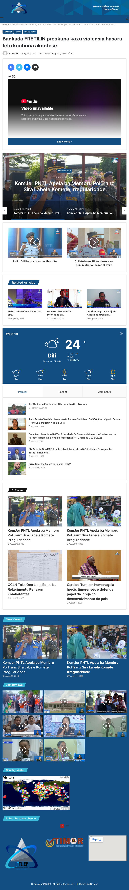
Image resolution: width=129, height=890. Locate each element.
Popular (22, 391)
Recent (62, 391)
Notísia (16, 24)
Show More (64, 141)
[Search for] (127, 18)
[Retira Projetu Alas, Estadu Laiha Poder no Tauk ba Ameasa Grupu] (23, 726)
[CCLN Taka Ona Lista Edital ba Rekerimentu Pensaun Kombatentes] (35, 565)
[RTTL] (64, 7)
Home (8, 24)
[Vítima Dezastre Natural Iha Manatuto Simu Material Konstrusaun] (23, 701)
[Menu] (1, 18)
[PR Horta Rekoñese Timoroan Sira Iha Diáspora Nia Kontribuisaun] (25, 298)
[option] (64, 186)
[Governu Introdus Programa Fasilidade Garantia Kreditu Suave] (106, 726)
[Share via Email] (35, 67)
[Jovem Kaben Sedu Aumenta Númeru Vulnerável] (64, 750)
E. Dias (12, 53)
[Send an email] (17, 53)
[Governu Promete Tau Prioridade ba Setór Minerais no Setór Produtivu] (64, 298)
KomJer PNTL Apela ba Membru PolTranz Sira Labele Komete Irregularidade (64, 186)
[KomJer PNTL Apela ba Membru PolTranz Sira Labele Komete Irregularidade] (35, 511)
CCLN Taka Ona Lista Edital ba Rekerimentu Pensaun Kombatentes (32, 589)
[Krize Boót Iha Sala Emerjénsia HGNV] (17, 468)
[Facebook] (11, 67)
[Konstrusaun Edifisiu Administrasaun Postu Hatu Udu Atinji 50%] (64, 701)
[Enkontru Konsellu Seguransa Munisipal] (64, 726)
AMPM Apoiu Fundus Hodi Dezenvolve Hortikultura (58, 404)
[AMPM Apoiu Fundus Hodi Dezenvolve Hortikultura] (17, 409)
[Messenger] (27, 67)
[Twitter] (19, 67)
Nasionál (8, 31)
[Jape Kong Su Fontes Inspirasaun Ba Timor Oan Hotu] (23, 750)
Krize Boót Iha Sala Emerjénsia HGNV (50, 464)
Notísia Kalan (29, 24)
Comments (104, 391)
